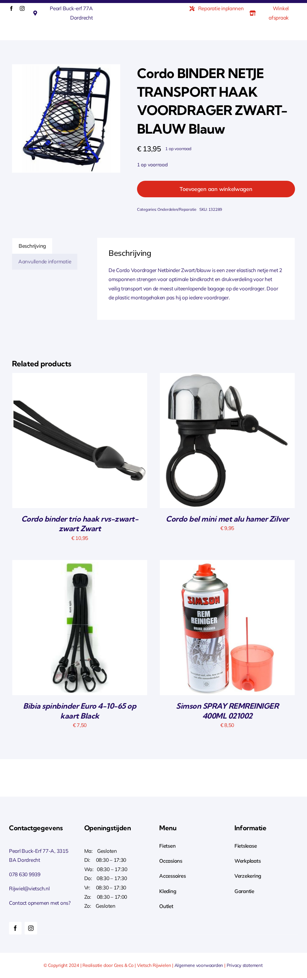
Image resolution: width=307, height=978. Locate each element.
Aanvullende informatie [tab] (44, 261)
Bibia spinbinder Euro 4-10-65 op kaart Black (79, 710)
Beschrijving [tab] (32, 246)
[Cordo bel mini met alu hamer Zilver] (227, 377)
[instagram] (22, 8)
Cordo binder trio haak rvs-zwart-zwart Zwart (80, 523)
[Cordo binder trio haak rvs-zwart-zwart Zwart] (79, 377)
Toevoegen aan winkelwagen (216, 189)
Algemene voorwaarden (198, 965)
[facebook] (11, 8)
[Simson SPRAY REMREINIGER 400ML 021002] (227, 564)
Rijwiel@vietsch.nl (29, 888)
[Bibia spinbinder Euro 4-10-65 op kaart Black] (79, 564)
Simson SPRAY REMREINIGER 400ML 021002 (227, 710)
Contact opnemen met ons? (40, 903)
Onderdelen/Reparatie (176, 209)
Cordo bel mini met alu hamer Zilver (227, 518)
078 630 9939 (24, 874)
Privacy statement (245, 965)
